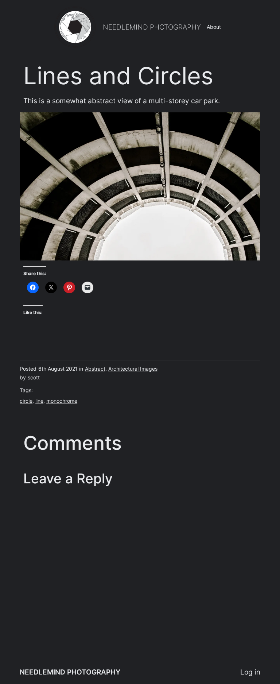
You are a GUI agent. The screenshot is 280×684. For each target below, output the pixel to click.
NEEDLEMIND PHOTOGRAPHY (152, 27)
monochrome (61, 401)
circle (26, 401)
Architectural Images (133, 369)
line (39, 401)
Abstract (95, 369)
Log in (250, 672)
